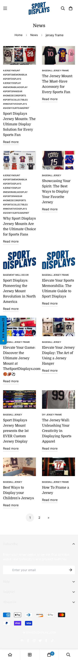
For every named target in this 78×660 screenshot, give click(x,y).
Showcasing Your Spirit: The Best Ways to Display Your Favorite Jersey (56, 191)
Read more (11, 142)
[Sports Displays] (39, 8)
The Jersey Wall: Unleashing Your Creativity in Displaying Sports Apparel (56, 430)
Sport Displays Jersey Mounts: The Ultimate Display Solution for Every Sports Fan (19, 124)
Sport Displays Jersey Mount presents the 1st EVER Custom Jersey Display (16, 430)
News (34, 35)
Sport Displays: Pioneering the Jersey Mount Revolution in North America (19, 291)
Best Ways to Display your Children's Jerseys (18, 493)
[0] (49, 655)
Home (19, 35)
